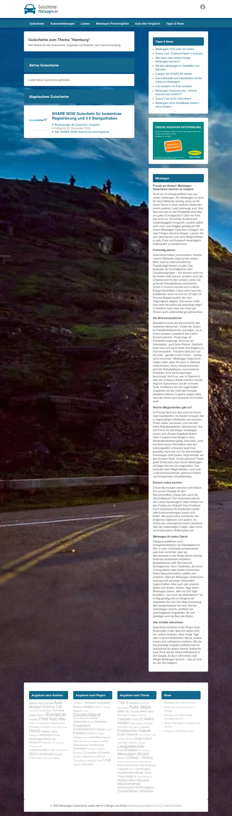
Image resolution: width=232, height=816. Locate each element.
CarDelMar (58, 710)
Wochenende (129, 784)
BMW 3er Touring (128, 711)
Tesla (147, 772)
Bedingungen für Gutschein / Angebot (77, 124)
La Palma (100, 734)
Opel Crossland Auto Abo (141, 762)
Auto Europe (45, 703)
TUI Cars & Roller (51, 758)
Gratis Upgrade (127, 734)
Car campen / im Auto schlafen (173, 86)
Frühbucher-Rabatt (134, 730)
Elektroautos (136, 723)
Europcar (56, 714)
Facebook (203, 7)
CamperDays (45, 710)
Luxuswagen (127, 750)
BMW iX (126, 715)
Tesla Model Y (144, 776)
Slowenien (88, 756)
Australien (103, 702)
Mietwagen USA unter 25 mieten (174, 49)
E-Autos (135, 719)
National (47, 742)
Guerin (53, 727)
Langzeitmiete (130, 746)
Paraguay (92, 749)
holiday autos (49, 731)
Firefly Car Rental (37, 723)
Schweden (90, 752)
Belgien (89, 706)
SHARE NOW (61, 750)
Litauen (85, 737)
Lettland (77, 737)
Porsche (122, 765)
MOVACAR (35, 742)
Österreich (88, 764)
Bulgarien (78, 710)
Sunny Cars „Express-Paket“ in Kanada (179, 53)
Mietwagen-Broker (133, 754)
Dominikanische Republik (85, 718)
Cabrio (142, 715)
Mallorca (107, 737)
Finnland (100, 721)
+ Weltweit (89, 702)
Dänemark (80, 721)
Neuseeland (80, 745)
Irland (100, 729)
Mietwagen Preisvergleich (112, 23)
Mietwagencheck (50, 734)
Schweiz (103, 752)
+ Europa (77, 703)
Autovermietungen (62, 23)
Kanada (79, 733)
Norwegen (80, 748)
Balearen (78, 707)
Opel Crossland (123, 762)
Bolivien (99, 707)
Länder (85, 23)
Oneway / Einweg (139, 757)
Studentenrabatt (130, 773)
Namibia (105, 741)
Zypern (77, 764)
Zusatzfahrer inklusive (135, 791)
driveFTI (41, 715)
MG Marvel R (144, 750)
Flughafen (144, 727)
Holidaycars (34, 735)
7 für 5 (122, 702)
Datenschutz (152, 805)
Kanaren (90, 733)
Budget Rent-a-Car (45, 707)
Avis (58, 702)
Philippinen (100, 749)
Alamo (33, 703)
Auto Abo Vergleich (147, 23)
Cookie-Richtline (172, 805)
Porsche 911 (136, 765)
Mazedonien (85, 741)
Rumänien (78, 753)
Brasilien (107, 707)
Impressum (136, 805)
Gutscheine (37, 23)
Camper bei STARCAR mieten (173, 73)
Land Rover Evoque (136, 743)
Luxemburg (95, 737)
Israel (108, 729)
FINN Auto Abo (52, 719)
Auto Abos (140, 707)
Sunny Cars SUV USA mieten (173, 98)
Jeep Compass (145, 735)
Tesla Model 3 (126, 776)
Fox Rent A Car (56, 723)
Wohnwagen (144, 787)
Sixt (32, 753)
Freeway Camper (39, 726)
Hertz (34, 730)
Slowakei (77, 756)
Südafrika (100, 756)
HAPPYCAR (62, 727)
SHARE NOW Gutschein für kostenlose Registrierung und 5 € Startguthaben (86, 115)
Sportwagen (142, 768)
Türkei (99, 761)
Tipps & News (175, 23)
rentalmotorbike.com (42, 750)
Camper (123, 719)
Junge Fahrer (143, 738)
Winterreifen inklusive (133, 780)
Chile (86, 711)
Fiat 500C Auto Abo (127, 727)
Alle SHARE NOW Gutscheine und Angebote (82, 131)
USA (107, 760)
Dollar (33, 715)
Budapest (134, 715)
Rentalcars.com (35, 746)
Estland (91, 722)
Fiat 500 (148, 723)
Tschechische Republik (84, 760)
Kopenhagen (122, 743)
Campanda (33, 711)
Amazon (134, 703)
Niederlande (96, 745)
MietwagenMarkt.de (42, 739)
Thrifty (38, 758)
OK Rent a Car (57, 743)
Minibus (121, 757)
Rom (131, 769)
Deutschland (87, 714)
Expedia (33, 719)
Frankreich (82, 726)
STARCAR (45, 754)
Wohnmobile (125, 787)
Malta (76, 741)
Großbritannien (84, 729)
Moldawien (96, 741)
